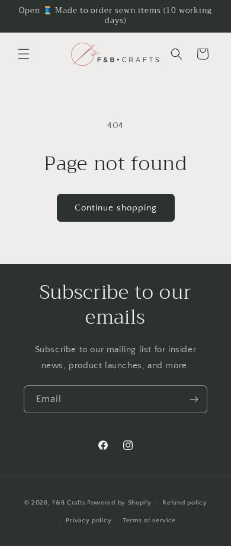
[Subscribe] (194, 399)
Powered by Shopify (119, 502)
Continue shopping (116, 208)
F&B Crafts (68, 502)
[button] (24, 54)
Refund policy (184, 502)
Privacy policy (88, 520)
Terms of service (149, 520)
